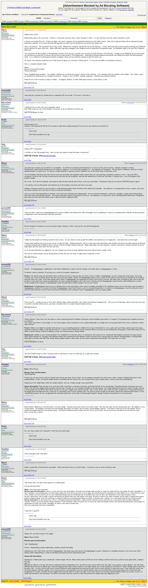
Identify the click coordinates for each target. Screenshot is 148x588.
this (33, 454)
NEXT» (144, 27)
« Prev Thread (14, 581)
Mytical (132, 163)
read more (59, 14)
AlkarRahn (131, 364)
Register (108, 18)
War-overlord (130, 102)
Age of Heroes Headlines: (10, 14)
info (8, 21)
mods (33, 21)
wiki (73, 21)
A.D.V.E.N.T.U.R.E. (49, 156)
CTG (48, 21)
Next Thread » (27, 581)
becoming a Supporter (126, 10)
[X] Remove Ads (141, 15)
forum (10, 21)
